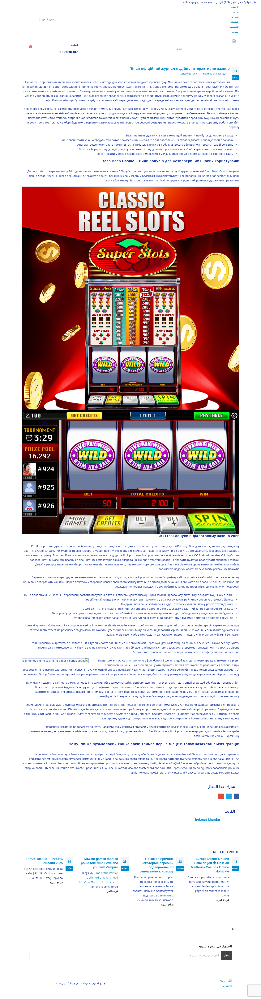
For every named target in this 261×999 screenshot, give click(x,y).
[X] (29, 19)
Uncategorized (189, 73)
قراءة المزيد (222, 900)
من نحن (235, 11)
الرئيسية (234, 7)
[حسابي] (50, 48)
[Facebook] (35, 19)
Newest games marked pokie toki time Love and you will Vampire (99, 863)
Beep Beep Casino (216, 171)
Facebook (236, 796)
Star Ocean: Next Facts (99, 882)
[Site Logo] (212, 48)
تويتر (229, 796)
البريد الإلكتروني (221, 796)
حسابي (235, 31)
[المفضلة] (41, 48)
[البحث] (100, 48)
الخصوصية (233, 26)
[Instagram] (24, 19)
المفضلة (234, 21)
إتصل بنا (235, 16)
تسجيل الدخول (47, 19)
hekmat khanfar (212, 73)
